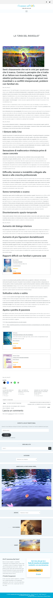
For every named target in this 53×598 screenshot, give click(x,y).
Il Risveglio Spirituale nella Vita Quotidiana (23, 334)
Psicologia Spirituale (17, 261)
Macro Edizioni (16, 340)
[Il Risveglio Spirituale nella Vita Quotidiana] (7, 332)
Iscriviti (6, 435)
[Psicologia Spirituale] (7, 260)
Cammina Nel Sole (14, 594)
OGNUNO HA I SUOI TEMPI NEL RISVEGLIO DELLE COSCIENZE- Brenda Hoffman (41, 392)
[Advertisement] (26, 23)
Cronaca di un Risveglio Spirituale (21, 357)
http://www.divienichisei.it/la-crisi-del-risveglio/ (16, 322)
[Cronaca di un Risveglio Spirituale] (7, 355)
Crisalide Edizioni (17, 265)
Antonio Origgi (16, 355)
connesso (10, 413)
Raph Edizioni (16, 359)
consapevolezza (10, 399)
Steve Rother (16, 260)
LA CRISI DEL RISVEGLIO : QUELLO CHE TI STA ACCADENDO (8, 392)
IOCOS (32, 595)
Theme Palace (47, 596)
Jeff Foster (15, 332)
